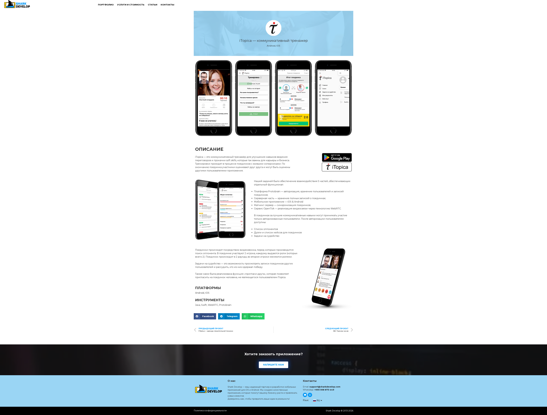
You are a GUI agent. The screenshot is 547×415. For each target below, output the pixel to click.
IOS (278, 45)
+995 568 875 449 (324, 389)
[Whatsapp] (310, 395)
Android (271, 45)
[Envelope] (305, 395)
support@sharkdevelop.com (324, 386)
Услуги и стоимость (130, 4)
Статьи (152, 4)
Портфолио (106, 4)
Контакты (167, 4)
